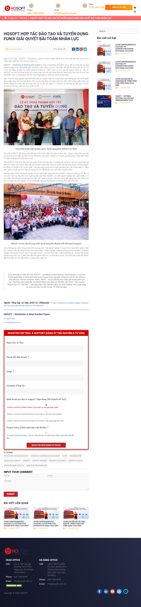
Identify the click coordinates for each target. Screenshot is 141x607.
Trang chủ (12, 18)
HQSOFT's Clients (75, 461)
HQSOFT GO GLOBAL (57, 461)
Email (10, 371)
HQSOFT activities (39, 461)
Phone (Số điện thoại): (17, 357)
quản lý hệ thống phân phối (37, 465)
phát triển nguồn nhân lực (14, 465)
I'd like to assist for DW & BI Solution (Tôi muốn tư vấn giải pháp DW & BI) (35, 421)
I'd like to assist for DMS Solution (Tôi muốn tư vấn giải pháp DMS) (33, 407)
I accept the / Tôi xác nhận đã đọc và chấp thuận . (40, 436)
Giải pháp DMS (75, 456)
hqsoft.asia (10, 318)
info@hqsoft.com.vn (13, 322)
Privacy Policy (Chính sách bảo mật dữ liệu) (27, 427)
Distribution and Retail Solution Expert (45, 456)
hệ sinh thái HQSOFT (12, 461)
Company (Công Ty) (15, 385)
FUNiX (64, 456)
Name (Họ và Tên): (15, 342)
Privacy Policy (21, 435)
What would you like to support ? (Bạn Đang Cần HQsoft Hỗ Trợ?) (36, 399)
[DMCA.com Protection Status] (14, 585)
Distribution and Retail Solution (16, 456)
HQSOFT (26, 461)
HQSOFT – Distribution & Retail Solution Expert (22, 65)
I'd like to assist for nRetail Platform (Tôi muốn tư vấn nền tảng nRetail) (34, 414)
